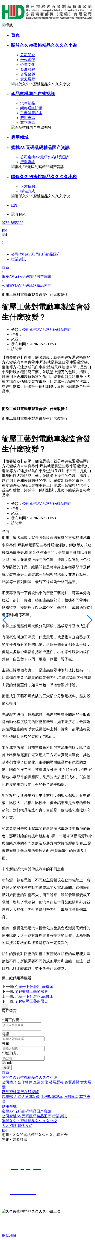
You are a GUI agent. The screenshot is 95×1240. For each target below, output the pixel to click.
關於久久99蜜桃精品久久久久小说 (44, 45)
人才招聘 (27, 186)
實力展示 (27, 79)
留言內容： (12, 1020)
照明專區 (27, 118)
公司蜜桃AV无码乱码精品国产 (45, 157)
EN (14, 205)
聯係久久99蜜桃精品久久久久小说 (44, 176)
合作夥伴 (27, 60)
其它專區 (27, 123)
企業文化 (27, 65)
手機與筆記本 (31, 113)
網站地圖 (9, 1235)
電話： (7, 1034)
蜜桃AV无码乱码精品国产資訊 (40, 147)
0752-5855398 (12, 223)
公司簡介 (27, 55)
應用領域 (20, 137)
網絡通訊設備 (31, 108)
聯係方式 (27, 191)
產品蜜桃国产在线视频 (33, 93)
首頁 (15, 34)
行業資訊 (27, 162)
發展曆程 (27, 69)
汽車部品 (27, 103)
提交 (7, 1067)
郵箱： (7, 1043)
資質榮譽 (27, 74)
